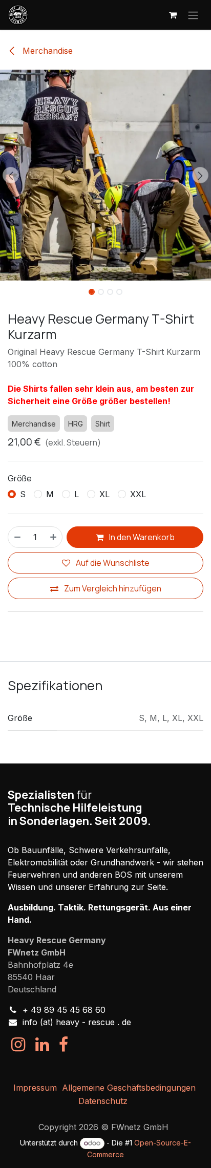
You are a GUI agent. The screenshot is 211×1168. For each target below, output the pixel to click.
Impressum (35, 1087)
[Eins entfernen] (17, 537)
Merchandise (46, 51)
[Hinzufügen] (53, 537)
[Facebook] (63, 1044)
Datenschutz (103, 1101)
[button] (10, 175)
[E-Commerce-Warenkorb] (172, 15)
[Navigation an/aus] (193, 15)
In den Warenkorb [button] (141, 537)
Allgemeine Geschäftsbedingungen (129, 1087)
